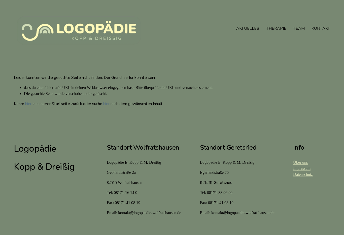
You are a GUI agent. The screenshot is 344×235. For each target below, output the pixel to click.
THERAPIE (276, 28)
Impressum (302, 168)
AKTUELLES (247, 28)
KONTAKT (321, 28)
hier (28, 104)
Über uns (300, 162)
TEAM (299, 28)
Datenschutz (303, 174)
